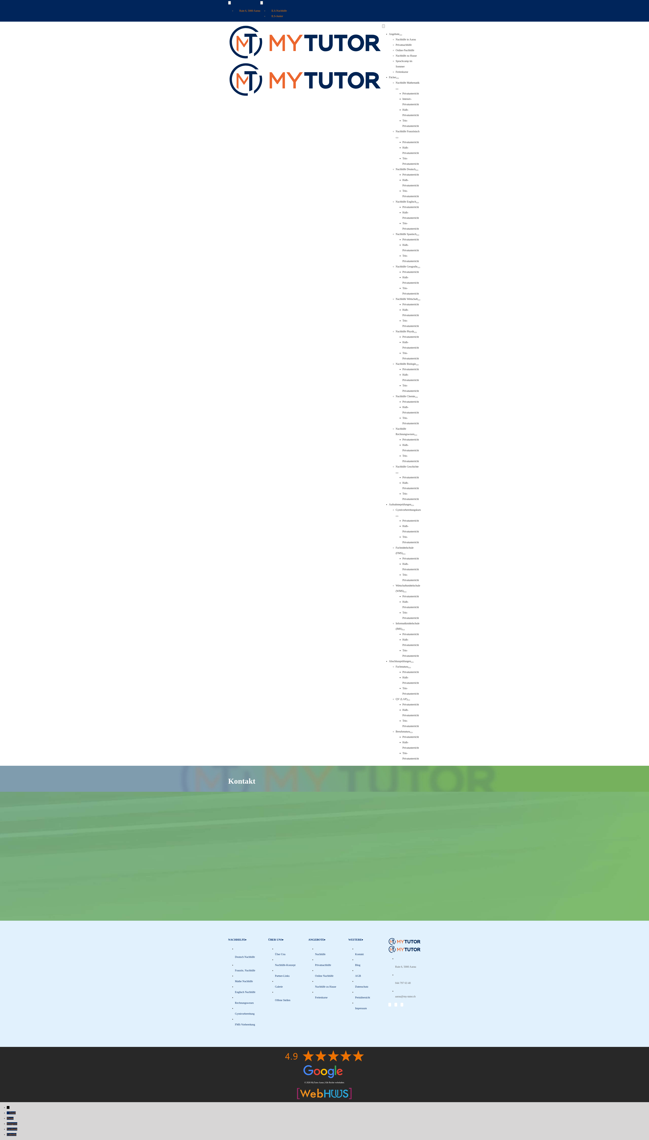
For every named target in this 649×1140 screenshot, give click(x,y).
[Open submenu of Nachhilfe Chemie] (416, 397)
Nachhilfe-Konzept (285, 965)
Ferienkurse (321, 997)
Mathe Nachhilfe (244, 981)
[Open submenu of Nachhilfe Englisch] (417, 202)
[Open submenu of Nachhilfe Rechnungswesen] (415, 435)
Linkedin (11, 1134)
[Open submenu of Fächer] (397, 78)
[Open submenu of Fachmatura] (409, 667)
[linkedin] (402, 1005)
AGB (358, 975)
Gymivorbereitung (245, 1013)
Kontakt (359, 954)
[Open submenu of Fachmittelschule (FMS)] (404, 554)
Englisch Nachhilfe (245, 992)
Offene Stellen (282, 1000)
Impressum (361, 1008)
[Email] (8, 1112)
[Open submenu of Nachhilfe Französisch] (397, 137)
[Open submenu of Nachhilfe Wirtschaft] (419, 299)
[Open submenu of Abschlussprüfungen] (412, 662)
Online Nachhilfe (324, 975)
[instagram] (395, 1005)
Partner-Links (282, 975)
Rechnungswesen (244, 1002)
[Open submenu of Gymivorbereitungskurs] (397, 516)
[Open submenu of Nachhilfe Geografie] (418, 267)
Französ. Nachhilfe (245, 970)
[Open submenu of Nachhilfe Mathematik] (397, 89)
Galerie (279, 986)
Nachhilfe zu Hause (325, 986)
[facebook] (389, 1005)
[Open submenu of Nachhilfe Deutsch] (417, 170)
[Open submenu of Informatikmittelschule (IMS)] (403, 629)
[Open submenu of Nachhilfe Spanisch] (417, 235)
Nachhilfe (320, 954)
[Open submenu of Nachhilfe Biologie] (417, 364)
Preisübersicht (362, 997)
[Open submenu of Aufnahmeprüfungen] (412, 505)
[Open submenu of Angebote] (400, 34)
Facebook (12, 1129)
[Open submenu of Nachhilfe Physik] (415, 332)
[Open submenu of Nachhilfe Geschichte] (397, 472)
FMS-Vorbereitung (245, 1024)
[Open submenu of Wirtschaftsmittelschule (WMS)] (405, 591)
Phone (10, 1118)
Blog (357, 965)
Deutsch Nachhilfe (245, 956)
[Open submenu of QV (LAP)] (408, 700)
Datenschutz (361, 986)
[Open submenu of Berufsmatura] (411, 732)
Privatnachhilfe (323, 965)
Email (12, 1112)
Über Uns (280, 954)
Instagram (12, 1123)
